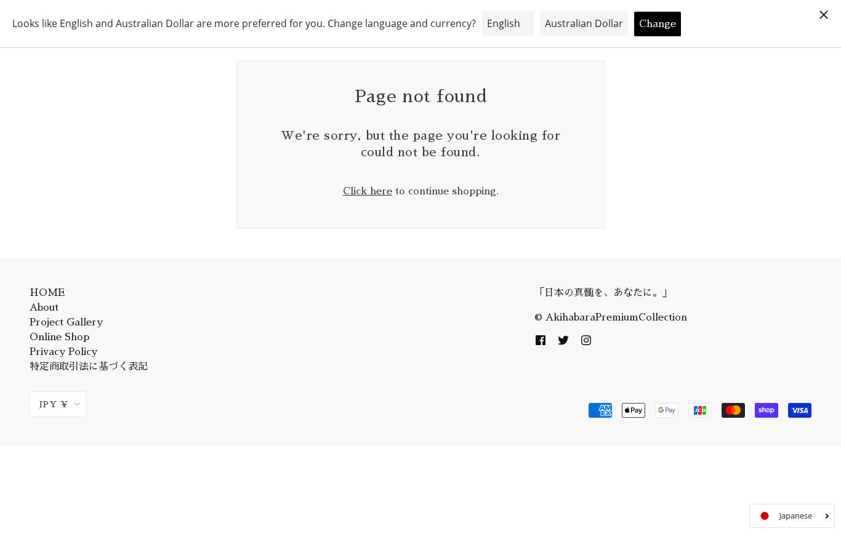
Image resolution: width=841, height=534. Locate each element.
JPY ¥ (53, 404)
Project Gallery (66, 322)
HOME (47, 293)
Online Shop (59, 337)
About (44, 308)
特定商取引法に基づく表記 (89, 367)
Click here (367, 191)
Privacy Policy (63, 352)
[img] (540, 339)
